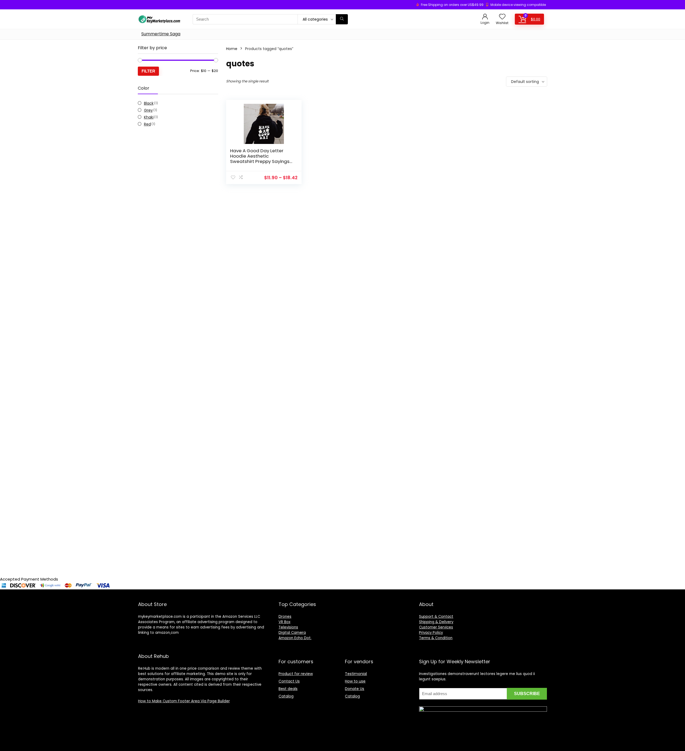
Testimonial (356, 673)
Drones (285, 616)
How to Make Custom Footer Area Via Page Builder (184, 701)
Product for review (296, 673)
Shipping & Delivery (436, 621)
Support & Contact (436, 616)
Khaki (149, 117)
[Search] (342, 19)
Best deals (288, 688)
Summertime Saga (160, 34)
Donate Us (354, 688)
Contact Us (289, 681)
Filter (148, 71)
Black (149, 103)
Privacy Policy (431, 632)
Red (147, 124)
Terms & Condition (435, 638)
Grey (148, 110)
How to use (355, 681)
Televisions (288, 627)
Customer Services (436, 627)
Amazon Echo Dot (295, 638)
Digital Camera (292, 632)
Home (231, 48)
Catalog (286, 696)
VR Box (284, 621)
